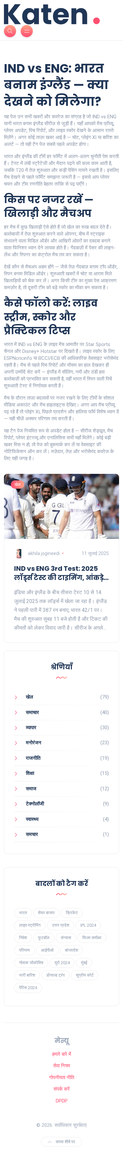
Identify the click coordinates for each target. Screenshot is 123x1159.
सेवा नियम (61, 1066)
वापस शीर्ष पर (65, 1141)
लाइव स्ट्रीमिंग (30, 925)
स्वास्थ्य (32, 819)
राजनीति (33, 758)
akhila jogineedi (44, 553)
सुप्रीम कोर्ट (84, 975)
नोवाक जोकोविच (31, 962)
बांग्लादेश (71, 950)
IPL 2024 (88, 925)
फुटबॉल (44, 937)
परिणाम (24, 950)
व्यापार (31, 727)
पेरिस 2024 (28, 987)
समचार (32, 834)
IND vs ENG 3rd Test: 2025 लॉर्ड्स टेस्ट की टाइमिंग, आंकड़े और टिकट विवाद (59, 573)
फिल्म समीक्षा (91, 937)
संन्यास (66, 937)
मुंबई (84, 962)
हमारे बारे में (61, 1054)
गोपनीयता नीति (61, 1077)
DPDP (62, 1101)
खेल (17, 484)
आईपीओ (47, 950)
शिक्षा (30, 773)
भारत (23, 912)
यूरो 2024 (62, 962)
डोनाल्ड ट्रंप (55, 975)
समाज (31, 789)
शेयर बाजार (46, 912)
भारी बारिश (27, 975)
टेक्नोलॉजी (35, 804)
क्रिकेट (72, 912)
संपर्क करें (61, 1089)
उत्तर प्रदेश (60, 925)
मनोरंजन (33, 743)
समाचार (32, 712)
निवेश (23, 937)
